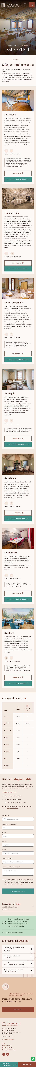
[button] (25, 4)
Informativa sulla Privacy (13, 884)
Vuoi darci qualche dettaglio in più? (11, 866)
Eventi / (16, 45)
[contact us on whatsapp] (33, 1059)
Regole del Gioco (12, 808)
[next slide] (31, 100)
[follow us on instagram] (7, 1054)
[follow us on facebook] (3, 1054)
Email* (4, 849)
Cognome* (5, 841)
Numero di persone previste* (9, 824)
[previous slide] (4, 100)
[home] (11, 5)
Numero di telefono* (7, 858)
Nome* (4, 832)
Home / (10, 45)
